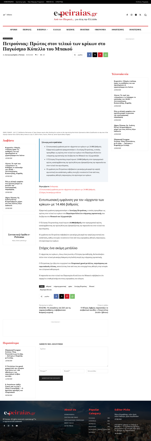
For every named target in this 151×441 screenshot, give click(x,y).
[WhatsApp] (105, 54)
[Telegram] (136, 15)
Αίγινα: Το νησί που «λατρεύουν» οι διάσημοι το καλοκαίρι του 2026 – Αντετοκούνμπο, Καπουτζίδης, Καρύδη (14, 168)
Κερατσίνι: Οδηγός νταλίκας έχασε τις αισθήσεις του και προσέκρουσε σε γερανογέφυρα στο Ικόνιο (14, 152)
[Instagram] (131, 15)
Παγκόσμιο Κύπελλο (46, 290)
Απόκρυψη (54, 186)
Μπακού (91, 286)
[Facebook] (127, 15)
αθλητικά (48, 286)
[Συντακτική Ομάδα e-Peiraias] (19, 224)
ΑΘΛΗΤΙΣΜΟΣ (7, 38)
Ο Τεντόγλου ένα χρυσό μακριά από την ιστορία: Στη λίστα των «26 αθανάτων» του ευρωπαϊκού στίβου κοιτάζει (14, 371)
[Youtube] (16, 425)
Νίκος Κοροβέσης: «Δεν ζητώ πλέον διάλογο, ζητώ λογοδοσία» (127, 415)
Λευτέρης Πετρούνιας (80, 286)
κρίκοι (70, 286)
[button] (145, 15)
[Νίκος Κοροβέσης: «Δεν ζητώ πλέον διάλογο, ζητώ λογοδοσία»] (144, 416)
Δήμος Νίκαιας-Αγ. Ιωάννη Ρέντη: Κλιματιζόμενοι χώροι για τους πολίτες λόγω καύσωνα (13, 202)
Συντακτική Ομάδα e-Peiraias (14, 55)
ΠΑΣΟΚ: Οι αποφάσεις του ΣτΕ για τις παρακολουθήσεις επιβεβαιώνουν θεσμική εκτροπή (55, 310)
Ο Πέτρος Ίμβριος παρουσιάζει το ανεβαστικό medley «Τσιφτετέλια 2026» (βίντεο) (94, 310)
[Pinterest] (100, 54)
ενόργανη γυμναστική (60, 286)
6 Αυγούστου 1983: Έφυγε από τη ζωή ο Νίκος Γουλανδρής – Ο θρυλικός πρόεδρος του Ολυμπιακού (14, 388)
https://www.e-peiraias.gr (19, 240)
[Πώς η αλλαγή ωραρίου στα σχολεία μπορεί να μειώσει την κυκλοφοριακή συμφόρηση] (29, 184)
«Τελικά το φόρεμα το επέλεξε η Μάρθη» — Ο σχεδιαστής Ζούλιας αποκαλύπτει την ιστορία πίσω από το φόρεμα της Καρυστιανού (127, 428)
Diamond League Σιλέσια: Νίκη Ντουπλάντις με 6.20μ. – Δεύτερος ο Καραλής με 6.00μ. (14, 354)
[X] (140, 15)
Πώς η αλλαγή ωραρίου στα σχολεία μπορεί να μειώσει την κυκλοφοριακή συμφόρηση (14, 185)
